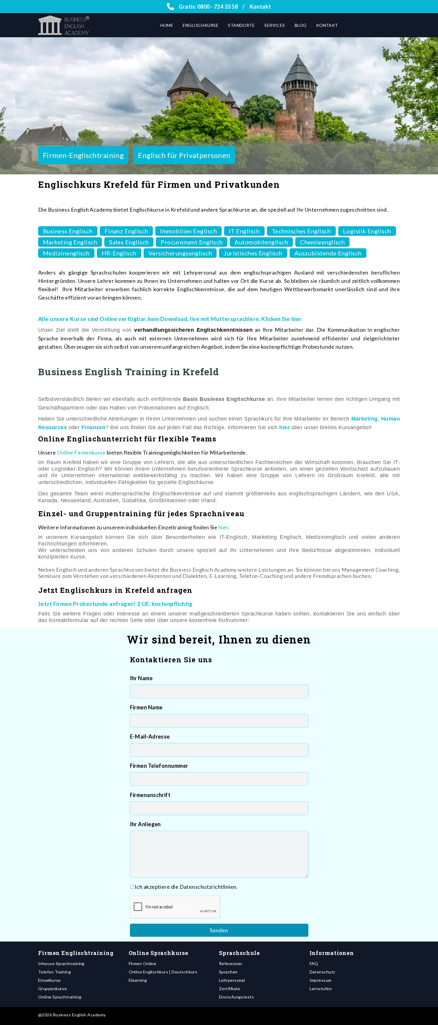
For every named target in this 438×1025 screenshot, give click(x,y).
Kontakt (260, 6)
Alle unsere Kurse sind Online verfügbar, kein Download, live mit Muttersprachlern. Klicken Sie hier (170, 318)
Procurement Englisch (192, 242)
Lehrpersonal (232, 980)
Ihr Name (141, 678)
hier (223, 527)
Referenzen (230, 963)
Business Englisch (68, 231)
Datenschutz (322, 971)
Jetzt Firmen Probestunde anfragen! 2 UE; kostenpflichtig (115, 603)
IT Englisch (244, 231)
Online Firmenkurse (81, 452)
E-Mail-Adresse (150, 736)
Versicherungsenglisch (180, 253)
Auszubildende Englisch (328, 253)
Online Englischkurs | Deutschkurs (163, 971)
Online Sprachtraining (59, 996)
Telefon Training (54, 971)
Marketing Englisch (70, 242)
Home (166, 25)
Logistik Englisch (367, 231)
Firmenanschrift (150, 795)
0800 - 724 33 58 (217, 6)
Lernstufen (321, 988)
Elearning (138, 980)
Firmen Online (142, 963)
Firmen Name (146, 707)
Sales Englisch (129, 242)
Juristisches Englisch (253, 253)
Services (274, 25)
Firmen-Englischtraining (83, 155)
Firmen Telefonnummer (159, 765)
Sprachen (228, 971)
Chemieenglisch (322, 242)
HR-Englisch (119, 253)
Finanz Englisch (126, 231)
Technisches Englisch (301, 231)
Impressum (321, 980)
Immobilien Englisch (188, 231)
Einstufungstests (236, 996)
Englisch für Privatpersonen (184, 155)
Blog (301, 25)
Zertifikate (229, 988)
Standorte (241, 25)
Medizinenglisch (66, 253)
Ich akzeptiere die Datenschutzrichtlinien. (186, 886)
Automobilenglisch (261, 242)
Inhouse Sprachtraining (61, 963)
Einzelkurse (49, 980)
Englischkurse (200, 25)
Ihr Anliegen (145, 824)
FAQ (314, 963)
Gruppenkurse (52, 988)
